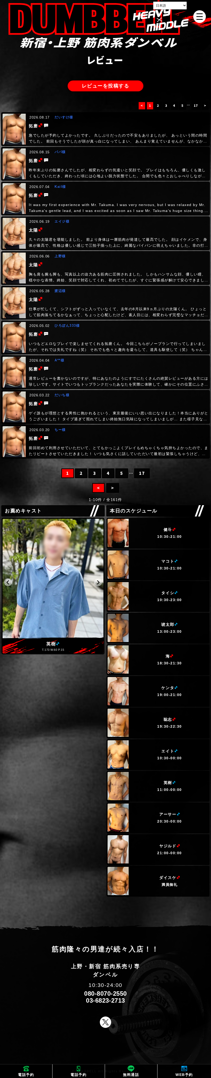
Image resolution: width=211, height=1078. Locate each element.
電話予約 (26, 1075)
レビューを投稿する (105, 85)
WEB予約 (184, 1075)
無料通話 (131, 1075)
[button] (8, 582)
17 (196, 105)
